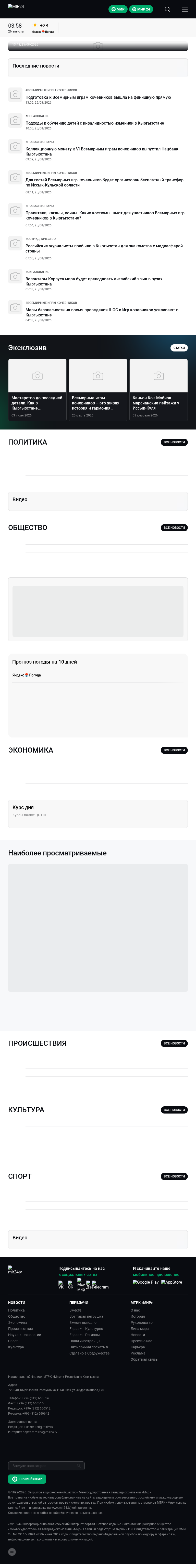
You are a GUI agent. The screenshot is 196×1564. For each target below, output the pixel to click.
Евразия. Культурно (86, 1328)
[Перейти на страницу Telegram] (100, 1285)
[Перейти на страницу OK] (72, 1285)
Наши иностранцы (84, 1341)
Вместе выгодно (82, 1322)
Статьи (179, 348)
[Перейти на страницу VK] (62, 1285)
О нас (135, 1310)
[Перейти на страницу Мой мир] (81, 1285)
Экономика (17, 1322)
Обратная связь (144, 1359)
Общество (16, 1316)
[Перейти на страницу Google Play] (146, 1285)
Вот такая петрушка (86, 1316)
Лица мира (140, 1328)
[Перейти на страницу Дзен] (91, 1285)
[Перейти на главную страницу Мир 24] (16, 9)
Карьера (138, 1347)
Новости (138, 1335)
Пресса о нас (141, 1341)
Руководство (142, 1322)
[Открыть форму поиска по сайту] (167, 9)
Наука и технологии (24, 1335)
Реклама (138, 1353)
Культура (16, 1347)
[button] (36, 1303)
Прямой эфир (30, 1479)
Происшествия (20, 1328)
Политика (16, 1310)
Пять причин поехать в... (90, 1347)
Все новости (174, 442)
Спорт (13, 1341)
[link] (51, 90)
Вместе (75, 1310)
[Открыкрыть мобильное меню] (185, 9)
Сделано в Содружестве (89, 1353)
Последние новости (36, 66)
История (138, 1316)
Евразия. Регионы (84, 1335)
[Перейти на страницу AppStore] (171, 1285)
